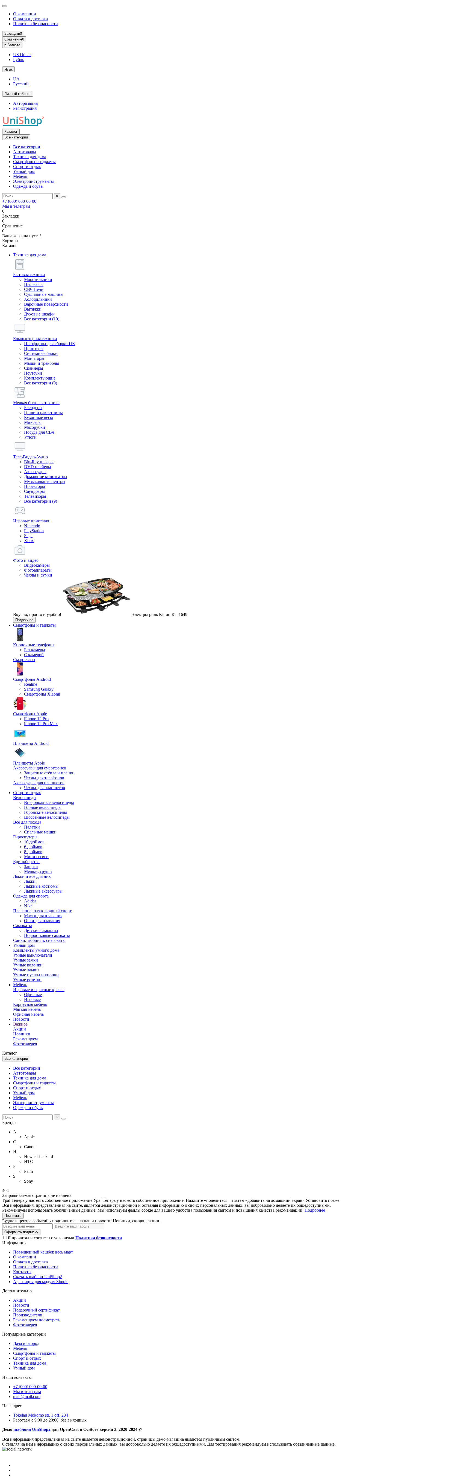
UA (16, 79)
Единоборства (26, 861)
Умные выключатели (32, 955)
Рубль (18, 59)
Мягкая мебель (27, 1009)
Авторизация (25, 103)
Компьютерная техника (35, 338)
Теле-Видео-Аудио (30, 457)
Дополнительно (17, 1291)
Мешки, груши (38, 871)
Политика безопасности (35, 23)
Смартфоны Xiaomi (42, 694)
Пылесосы (33, 284)
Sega (28, 535)
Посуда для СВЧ (39, 432)
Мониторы (34, 358)
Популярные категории (24, 1334)
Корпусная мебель (30, 1004)
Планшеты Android (31, 743)
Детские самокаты (41, 930)
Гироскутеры (25, 837)
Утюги (30, 437)
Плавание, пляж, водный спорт (42, 910)
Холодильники (38, 299)
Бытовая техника (29, 274)
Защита (31, 866)
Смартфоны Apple (30, 713)
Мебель (20, 176)
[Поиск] (63, 197)
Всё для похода (27, 822)
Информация (14, 1242)
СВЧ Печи (33, 289)
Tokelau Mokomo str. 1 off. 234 (40, 1415)
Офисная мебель (28, 1014)
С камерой (34, 654)
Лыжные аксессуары (43, 891)
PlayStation (34, 530)
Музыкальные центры (44, 481)
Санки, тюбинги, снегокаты (39, 940)
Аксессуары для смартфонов (39, 768)
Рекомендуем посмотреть (36, 1320)
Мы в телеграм (16, 206)
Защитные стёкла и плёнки (49, 773)
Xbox (29, 540)
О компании (24, 13)
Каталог (10, 131)
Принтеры (33, 348)
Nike (28, 906)
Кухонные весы (38, 417)
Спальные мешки (40, 832)
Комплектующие (39, 378)
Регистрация (25, 108)
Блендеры (33, 407)
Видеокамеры (37, 565)
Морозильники (38, 279)
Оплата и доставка (30, 18)
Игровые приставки (32, 521)
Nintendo (32, 525)
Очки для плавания (42, 920)
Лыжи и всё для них (32, 876)
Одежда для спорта (31, 896)
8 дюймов (33, 851)
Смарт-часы (24, 659)
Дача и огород (26, 1343)
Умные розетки (27, 979)
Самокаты (22, 925)
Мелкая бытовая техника (36, 402)
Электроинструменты (33, 181)
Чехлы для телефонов (44, 777)
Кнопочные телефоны (33, 644)
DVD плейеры (37, 466)
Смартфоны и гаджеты (34, 161)
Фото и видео (26, 560)
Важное (20, 1024)
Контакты (22, 1271)
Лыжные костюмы (41, 886)
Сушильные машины (43, 294)
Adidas (30, 901)
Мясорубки (34, 427)
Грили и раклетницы (43, 412)
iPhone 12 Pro (36, 718)
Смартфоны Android (32, 679)
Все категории (26, 146)
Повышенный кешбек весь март (43, 1252)
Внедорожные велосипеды (49, 802)
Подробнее (24, 620)
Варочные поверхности (46, 304)
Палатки (32, 827)
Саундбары (34, 491)
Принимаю (13, 1216)
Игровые (32, 999)
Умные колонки (28, 965)
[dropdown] (4, 6)
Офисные (33, 994)
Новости (21, 1019)
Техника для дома (29, 156)
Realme (30, 684)
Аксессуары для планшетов (38, 782)
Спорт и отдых (27, 166)
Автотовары (24, 151)
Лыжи (30, 881)
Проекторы (34, 486)
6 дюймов (33, 846)
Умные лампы (26, 970)
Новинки (21, 1034)
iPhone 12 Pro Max (41, 723)
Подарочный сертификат (36, 1310)
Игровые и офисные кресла (38, 989)
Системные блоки (41, 353)
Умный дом (24, 171)
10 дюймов (34, 842)
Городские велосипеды (45, 812)
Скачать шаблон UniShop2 (37, 1276)
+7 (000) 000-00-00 (19, 201)
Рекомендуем (25, 1039)
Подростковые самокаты (47, 935)
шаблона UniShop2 (32, 1429)
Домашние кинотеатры (45, 476)
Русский (21, 84)
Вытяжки (33, 309)
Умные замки (25, 960)
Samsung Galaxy (39, 689)
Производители (27, 1315)
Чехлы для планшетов (44, 787)
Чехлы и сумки (38, 575)
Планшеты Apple (29, 763)
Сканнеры (33, 368)
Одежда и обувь (28, 186)
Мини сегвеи (36, 856)
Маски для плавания (43, 915)
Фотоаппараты (38, 570)
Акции (19, 1029)
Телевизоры (35, 496)
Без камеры (34, 649)
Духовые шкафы (39, 314)
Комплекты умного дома (36, 950)
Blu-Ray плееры (39, 461)
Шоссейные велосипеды (47, 817)
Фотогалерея (25, 1043)
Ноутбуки (33, 373)
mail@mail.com (26, 1396)
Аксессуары (35, 471)
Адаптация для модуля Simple (40, 1281)
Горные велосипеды (42, 807)
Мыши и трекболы (41, 363)
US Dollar (22, 54)
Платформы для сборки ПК (49, 343)
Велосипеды (24, 797)
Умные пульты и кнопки (36, 974)
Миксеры (33, 422)
